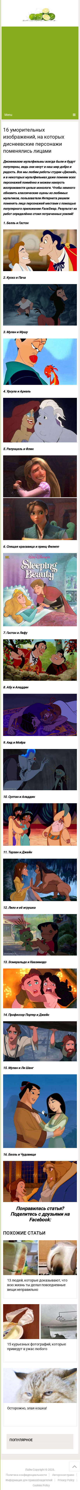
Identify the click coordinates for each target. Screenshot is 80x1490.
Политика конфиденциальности (26, 1474)
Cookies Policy (41, 1485)
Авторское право (63, 1474)
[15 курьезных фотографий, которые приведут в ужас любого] (40, 1321)
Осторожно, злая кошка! (27, 1408)
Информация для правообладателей (29, 1480)
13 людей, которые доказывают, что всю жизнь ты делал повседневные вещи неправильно (37, 1285)
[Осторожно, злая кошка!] (40, 1385)
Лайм (28, 1469)
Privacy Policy (66, 1480)
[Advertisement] (40, 68)
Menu (8, 115)
